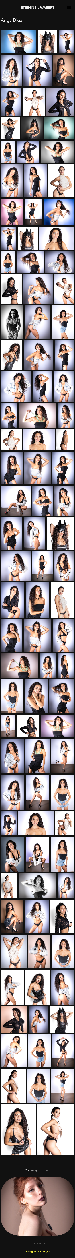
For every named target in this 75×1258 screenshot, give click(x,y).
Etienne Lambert (37, 7)
